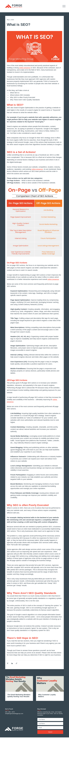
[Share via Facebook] (8, 663)
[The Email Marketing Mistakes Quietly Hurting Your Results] (19, 684)
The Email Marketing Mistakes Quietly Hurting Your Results (18, 695)
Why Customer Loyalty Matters (47, 695)
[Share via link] (16, 663)
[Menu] (64, 6)
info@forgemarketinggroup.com (14, 713)
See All (60, 672)
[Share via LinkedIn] (12, 663)
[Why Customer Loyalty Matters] (50, 684)
